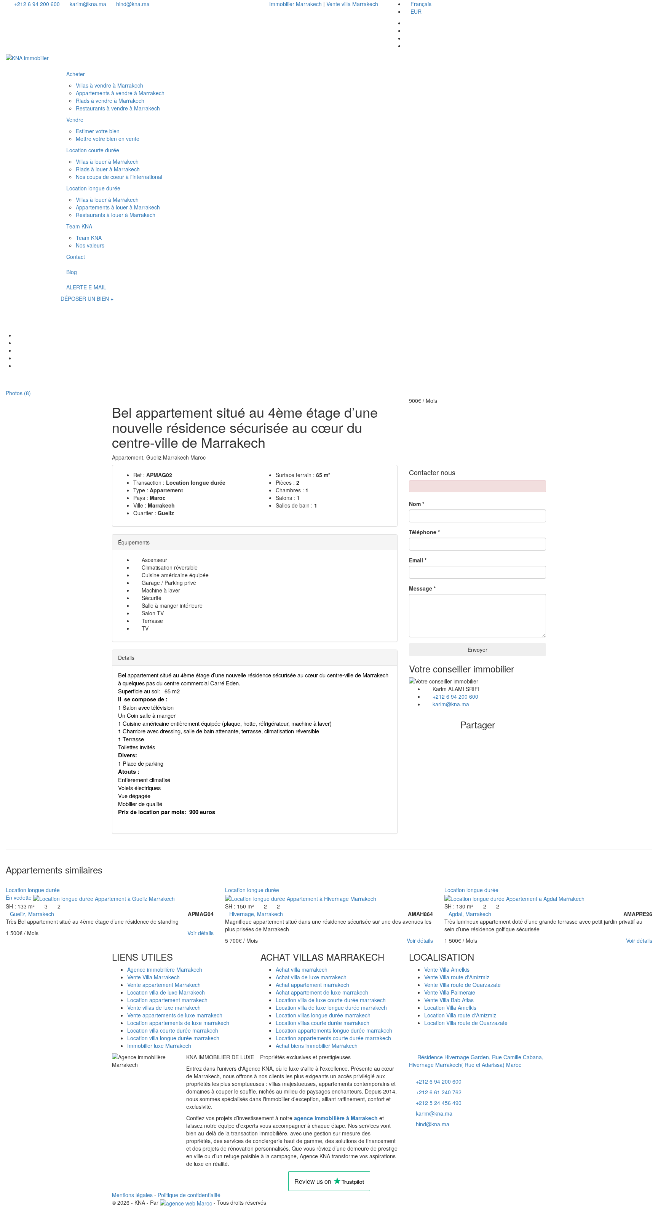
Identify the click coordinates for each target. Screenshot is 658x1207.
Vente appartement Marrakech (164, 984)
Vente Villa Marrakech (153, 977)
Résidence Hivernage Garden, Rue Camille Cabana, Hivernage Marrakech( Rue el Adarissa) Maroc (476, 1060)
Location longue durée (93, 188)
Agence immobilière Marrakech (164, 969)
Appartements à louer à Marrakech (118, 207)
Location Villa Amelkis (450, 1007)
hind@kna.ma (132, 4)
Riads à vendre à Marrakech (110, 100)
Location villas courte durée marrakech (322, 1023)
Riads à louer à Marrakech (108, 169)
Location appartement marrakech (167, 1000)
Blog (71, 272)
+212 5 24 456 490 (439, 1102)
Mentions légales (132, 1195)
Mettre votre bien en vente (107, 138)
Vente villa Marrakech (352, 4)
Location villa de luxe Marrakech (166, 992)
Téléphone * (424, 532)
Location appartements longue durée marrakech (334, 1030)
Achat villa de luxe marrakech (311, 977)
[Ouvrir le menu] (68, 308)
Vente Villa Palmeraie (449, 992)
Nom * (416, 504)
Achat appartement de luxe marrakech (322, 992)
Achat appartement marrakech (312, 984)
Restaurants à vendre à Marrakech (118, 108)
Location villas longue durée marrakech (323, 1015)
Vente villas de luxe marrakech (164, 1007)
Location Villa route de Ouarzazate (466, 1023)
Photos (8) (17, 393)
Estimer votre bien (98, 131)
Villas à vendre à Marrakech (109, 85)
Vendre (74, 119)
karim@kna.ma (87, 4)
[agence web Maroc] (186, 1202)
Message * (422, 588)
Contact (75, 256)
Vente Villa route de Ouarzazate (462, 984)
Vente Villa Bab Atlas (449, 1000)
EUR (416, 11)
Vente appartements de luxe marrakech (174, 1015)
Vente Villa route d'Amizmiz (456, 977)
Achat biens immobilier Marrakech (317, 1045)
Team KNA (79, 226)
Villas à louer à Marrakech (107, 161)
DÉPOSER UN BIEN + (87, 298)
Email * (417, 560)
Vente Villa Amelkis (447, 969)
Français (421, 4)
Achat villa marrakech (301, 969)
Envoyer (477, 649)
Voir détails (200, 933)
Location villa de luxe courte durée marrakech (331, 1000)
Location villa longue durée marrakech (173, 1038)
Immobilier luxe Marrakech (159, 1045)
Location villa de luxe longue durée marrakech (331, 1007)
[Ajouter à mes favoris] (8, 882)
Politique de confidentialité (189, 1195)
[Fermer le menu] (68, 59)
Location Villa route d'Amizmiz (460, 1015)
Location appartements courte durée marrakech (333, 1038)
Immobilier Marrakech (296, 4)
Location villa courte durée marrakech (172, 1030)
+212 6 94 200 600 (36, 4)
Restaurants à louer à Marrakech (115, 215)
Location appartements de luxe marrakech (178, 1023)
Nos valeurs (90, 245)
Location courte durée (92, 150)
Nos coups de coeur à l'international (119, 176)
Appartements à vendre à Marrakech (120, 93)
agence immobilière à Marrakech (336, 1118)
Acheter (75, 74)
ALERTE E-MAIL (86, 287)
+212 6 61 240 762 (439, 1092)
